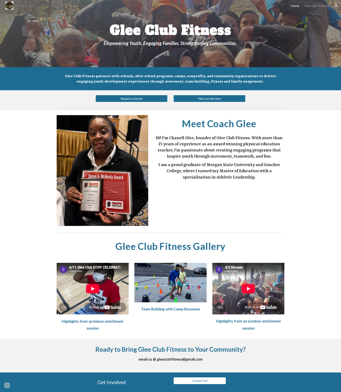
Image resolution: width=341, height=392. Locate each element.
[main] (170, 33)
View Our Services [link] (316, 6)
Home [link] (295, 6)
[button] (336, 5)
